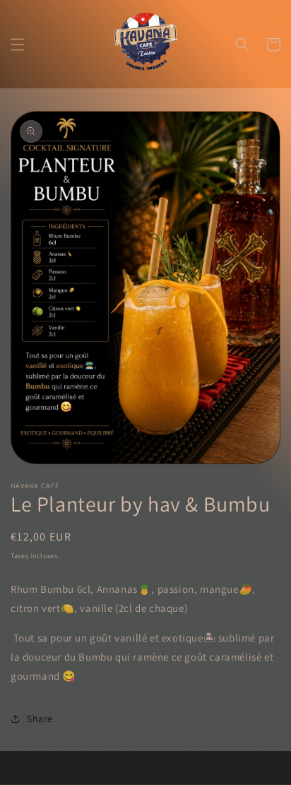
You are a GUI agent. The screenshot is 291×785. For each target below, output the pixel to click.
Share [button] (40, 718)
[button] (17, 44)
